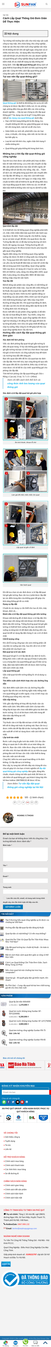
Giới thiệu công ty (12, 1137)
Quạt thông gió (9, 103)
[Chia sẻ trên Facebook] (19, 803)
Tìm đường (5, 1345)
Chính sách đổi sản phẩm (16, 1190)
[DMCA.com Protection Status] (6, 1264)
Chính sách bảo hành (14, 1194)
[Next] (10, 1072)
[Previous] (3, 1072)
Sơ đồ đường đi (12, 1173)
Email (5, 876)
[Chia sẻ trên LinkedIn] (36, 803)
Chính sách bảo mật (13, 1198)
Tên (5, 865)
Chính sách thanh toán (14, 1165)
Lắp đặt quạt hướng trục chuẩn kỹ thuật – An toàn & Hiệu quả (27, 948)
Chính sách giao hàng (14, 1185)
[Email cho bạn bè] (28, 803)
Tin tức (6, 15)
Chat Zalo (15, 1345)
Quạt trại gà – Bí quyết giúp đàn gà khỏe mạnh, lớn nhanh (26, 979)
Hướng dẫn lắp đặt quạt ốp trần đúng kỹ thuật (24, 928)
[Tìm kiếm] (46, 4)
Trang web (7, 887)
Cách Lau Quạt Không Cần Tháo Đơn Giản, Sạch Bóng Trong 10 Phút (26, 964)
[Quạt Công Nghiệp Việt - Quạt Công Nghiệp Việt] (25, 4)
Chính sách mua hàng (14, 1161)
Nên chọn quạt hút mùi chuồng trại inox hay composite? (23, 971)
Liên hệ (8, 1149)
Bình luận (7, 845)
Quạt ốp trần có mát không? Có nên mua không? (25, 934)
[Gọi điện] (25, 1342)
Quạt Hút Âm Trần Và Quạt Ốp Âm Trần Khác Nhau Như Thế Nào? (26, 941)
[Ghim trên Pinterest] (32, 803)
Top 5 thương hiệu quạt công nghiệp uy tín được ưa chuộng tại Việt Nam (27, 921)
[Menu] (3, 4)
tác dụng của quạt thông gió (21, 118)
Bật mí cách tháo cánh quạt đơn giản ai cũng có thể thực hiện (27, 956)
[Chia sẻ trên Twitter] (23, 803)
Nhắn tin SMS (35, 1345)
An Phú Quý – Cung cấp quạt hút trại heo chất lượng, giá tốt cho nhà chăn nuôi (27, 986)
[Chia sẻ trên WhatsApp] (15, 803)
